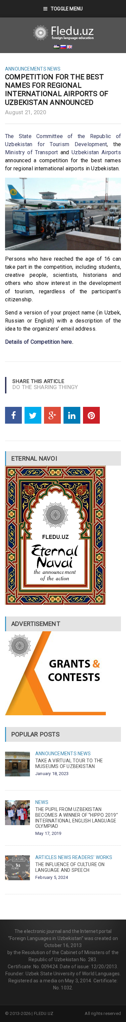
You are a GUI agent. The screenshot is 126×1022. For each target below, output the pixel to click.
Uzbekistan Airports (96, 152)
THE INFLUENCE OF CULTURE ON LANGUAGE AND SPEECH (70, 867)
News (53, 69)
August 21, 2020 (25, 112)
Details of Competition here (38, 342)
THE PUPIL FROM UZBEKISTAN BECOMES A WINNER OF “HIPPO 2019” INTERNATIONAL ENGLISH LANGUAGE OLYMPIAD (76, 818)
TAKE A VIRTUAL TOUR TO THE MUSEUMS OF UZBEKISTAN (69, 763)
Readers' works (92, 857)
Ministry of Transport (31, 152)
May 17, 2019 (48, 833)
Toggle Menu (67, 8)
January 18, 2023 (52, 773)
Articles (46, 857)
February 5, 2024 (51, 877)
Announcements (25, 69)
